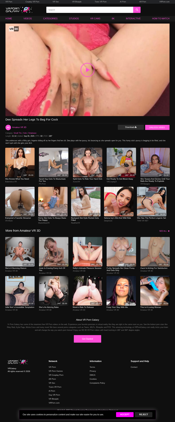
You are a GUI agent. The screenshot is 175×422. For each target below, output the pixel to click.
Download (130, 127)
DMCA (92, 375)
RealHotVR (75, 223)
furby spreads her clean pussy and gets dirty (121, 269)
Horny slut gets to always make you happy (52, 219)
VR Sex (56, 2)
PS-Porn (42, 184)
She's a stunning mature (15, 268)
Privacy (93, 371)
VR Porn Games (56, 371)
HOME (8, 18)
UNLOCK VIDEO (157, 127)
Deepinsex (108, 221)
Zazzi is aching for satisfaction (153, 268)
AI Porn (123, 2)
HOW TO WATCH (161, 18)
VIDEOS (28, 18)
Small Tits (18, 133)
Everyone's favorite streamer (18, 218)
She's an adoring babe (49, 307)
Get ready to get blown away (120, 179)
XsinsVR (76, 182)
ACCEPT (124, 414)
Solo (25, 133)
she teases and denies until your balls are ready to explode (155, 180)
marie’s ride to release (83, 307)
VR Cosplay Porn (56, 375)
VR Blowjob (76, 2)
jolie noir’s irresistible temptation (19, 307)
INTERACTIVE (133, 18)
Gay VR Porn (54, 395)
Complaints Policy (97, 383)
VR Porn (8, 2)
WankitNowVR (43, 223)
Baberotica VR (11, 182)
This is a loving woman (150, 307)
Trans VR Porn (101, 2)
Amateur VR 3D (19, 127)
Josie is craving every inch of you (52, 269)
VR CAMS (95, 18)
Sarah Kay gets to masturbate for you (52, 180)
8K (113, 18)
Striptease (32, 133)
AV (8, 127)
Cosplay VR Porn (32, 2)
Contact (134, 367)
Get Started (87, 339)
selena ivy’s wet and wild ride (117, 218)
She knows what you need (17, 179)
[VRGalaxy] (18, 362)
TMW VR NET (142, 221)
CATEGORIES (50, 18)
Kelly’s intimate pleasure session (87, 268)
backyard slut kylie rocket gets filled (85, 219)
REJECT (143, 414)
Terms (92, 367)
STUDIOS (74, 18)
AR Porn (142, 2)
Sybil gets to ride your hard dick (87, 179)
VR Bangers (145, 184)
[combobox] (89, 10)
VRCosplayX (112, 182)
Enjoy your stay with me (117, 307)
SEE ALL (163, 231)
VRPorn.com (164, 2)
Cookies (93, 379)
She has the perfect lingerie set (151, 218)
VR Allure (9, 221)
